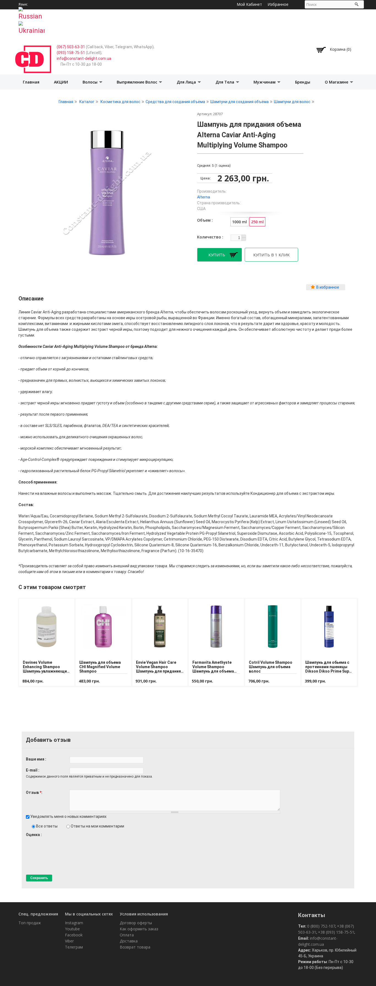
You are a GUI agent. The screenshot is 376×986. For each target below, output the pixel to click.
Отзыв (33, 792)
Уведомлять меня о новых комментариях (68, 816)
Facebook (74, 934)
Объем (204, 220)
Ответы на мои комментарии (97, 826)
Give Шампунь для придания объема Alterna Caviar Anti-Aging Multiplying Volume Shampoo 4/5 (42, 840)
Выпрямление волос (137, 82)
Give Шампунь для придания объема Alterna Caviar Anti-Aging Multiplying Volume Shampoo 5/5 (47, 840)
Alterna (203, 197)
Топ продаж (29, 922)
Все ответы (47, 826)
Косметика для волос (120, 102)
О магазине (337, 82)
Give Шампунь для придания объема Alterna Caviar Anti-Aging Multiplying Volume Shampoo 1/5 (28, 840)
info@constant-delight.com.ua (84, 58)
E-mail (32, 770)
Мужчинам (265, 82)
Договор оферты (136, 922)
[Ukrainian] (31, 26)
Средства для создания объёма (175, 102)
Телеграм (74, 947)
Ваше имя (35, 759)
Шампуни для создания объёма (239, 102)
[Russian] (31, 12)
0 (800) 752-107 (321, 926)
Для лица (187, 82)
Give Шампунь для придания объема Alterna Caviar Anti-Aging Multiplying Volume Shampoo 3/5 (37, 840)
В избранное (327, 287)
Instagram (74, 922)
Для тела (225, 82)
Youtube (72, 928)
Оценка (33, 834)
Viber (69, 941)
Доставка (129, 941)
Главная (31, 82)
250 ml (257, 221)
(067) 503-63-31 (71, 47)
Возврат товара (135, 947)
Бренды (302, 82)
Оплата (127, 934)
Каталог (86, 102)
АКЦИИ (61, 82)
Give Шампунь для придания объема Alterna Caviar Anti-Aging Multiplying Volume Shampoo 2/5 (33, 840)
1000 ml (239, 221)
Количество (209, 237)
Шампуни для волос (292, 102)
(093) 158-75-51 (71, 52)
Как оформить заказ (139, 928)
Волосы (91, 82)
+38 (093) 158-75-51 (336, 932)
